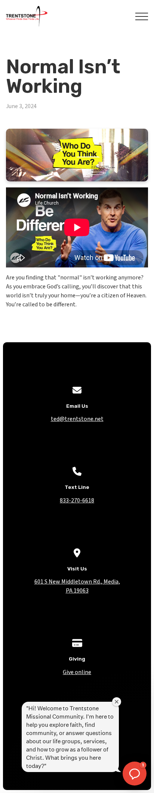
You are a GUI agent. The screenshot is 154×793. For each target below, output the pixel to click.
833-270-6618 (77, 500)
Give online (77, 672)
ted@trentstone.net (77, 419)
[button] (141, 16)
